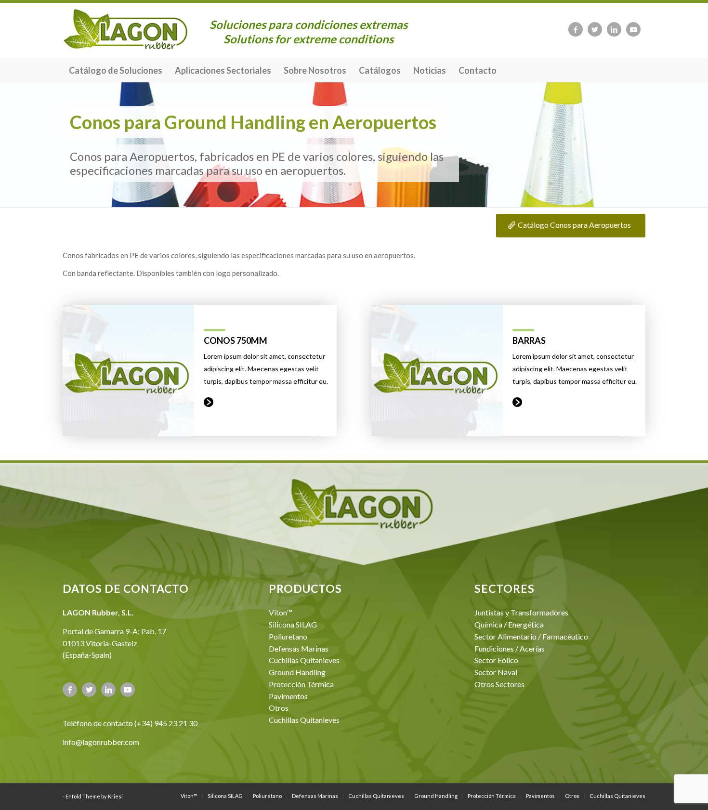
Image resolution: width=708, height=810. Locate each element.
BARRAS (529, 340)
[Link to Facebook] (575, 29)
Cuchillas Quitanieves (304, 660)
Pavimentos (288, 696)
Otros (278, 707)
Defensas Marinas (298, 648)
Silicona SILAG (293, 624)
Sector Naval (495, 672)
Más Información (208, 402)
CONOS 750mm (235, 340)
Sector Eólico (496, 660)
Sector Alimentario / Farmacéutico (531, 636)
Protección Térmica (301, 684)
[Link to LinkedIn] (614, 29)
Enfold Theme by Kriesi (94, 796)
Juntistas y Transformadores (521, 612)
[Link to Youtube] (633, 29)
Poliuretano (288, 636)
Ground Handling (297, 672)
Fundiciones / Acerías (509, 648)
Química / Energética (509, 624)
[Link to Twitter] (595, 29)
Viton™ (280, 612)
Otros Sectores (499, 684)
